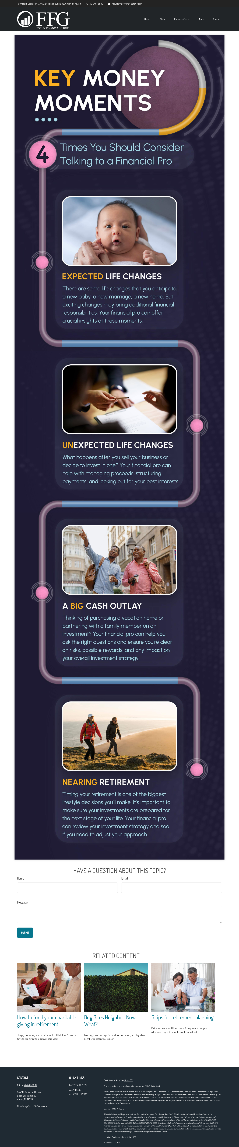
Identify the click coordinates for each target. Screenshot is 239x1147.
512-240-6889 (96, 3)
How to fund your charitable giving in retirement (46, 1021)
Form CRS (128, 1080)
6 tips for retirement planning (182, 1017)
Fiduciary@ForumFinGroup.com (127, 3)
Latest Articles (78, 1085)
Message (22, 902)
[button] (147, 19)
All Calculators (78, 1094)
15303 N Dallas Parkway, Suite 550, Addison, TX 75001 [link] (126, 1123)
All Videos (75, 1089)
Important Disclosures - (113, 1137)
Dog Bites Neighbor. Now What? (110, 1021)
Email (124, 878)
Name (20, 878)
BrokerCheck (155, 1086)
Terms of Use (126, 1137)
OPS (134, 1137)
